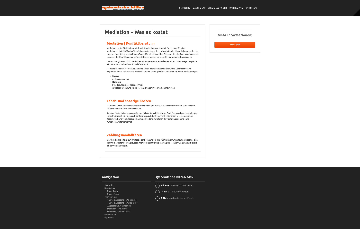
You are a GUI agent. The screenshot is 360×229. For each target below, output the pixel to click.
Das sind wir (199, 8)
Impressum (251, 8)
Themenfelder (110, 197)
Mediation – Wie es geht (117, 209)
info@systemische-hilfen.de (181, 198)
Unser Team (112, 191)
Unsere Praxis (113, 194)
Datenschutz (236, 8)
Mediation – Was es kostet (118, 212)
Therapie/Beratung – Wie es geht (121, 200)
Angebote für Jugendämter (119, 206)
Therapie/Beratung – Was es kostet (122, 203)
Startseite (184, 8)
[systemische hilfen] (123, 8)
